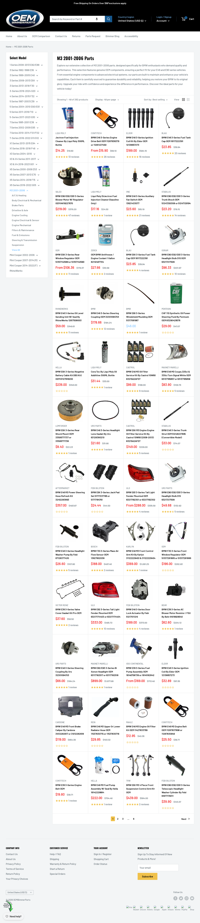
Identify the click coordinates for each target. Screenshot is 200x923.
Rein (93, 722)
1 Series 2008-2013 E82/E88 (25, 64)
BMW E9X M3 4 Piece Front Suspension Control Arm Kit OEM (140, 789)
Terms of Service (15, 868)
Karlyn (130, 546)
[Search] (108, 19)
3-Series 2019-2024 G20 (23, 90)
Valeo (58, 192)
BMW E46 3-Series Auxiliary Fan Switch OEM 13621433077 (140, 200)
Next (183, 818)
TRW (128, 780)
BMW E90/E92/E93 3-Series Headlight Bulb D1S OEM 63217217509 (176, 258)
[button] (96, 19)
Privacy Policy (13, 863)
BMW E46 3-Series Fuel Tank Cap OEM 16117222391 (176, 139)
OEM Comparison (41, 36)
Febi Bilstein (97, 488)
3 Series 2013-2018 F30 (22, 85)
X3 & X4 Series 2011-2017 (23, 158)
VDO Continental (134, 663)
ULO (128, 488)
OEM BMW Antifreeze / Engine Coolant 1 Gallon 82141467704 (103, 258)
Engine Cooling (20, 215)
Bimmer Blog (112, 36)
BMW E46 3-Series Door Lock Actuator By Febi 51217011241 (138, 613)
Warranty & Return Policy (63, 863)
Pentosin (166, 309)
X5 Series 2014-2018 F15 (23, 179)
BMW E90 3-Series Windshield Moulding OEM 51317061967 (139, 317)
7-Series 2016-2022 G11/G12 (24, 137)
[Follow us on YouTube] (192, 898)
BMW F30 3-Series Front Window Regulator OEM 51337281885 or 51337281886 (176, 554)
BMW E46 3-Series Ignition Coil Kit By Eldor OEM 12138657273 (139, 141)
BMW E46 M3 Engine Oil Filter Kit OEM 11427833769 (141, 728)
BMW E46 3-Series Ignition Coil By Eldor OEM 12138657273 (175, 672)
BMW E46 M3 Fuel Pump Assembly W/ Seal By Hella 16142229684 (104, 789)
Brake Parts (18, 205)
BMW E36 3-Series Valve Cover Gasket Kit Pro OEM (68, 611)
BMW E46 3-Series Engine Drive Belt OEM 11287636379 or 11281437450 (105, 141)
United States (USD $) (17, 892)
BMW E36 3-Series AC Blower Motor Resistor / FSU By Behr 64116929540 (176, 613)
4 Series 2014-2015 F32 (22, 96)
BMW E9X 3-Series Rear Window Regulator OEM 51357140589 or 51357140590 (69, 258)
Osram (165, 250)
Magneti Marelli (170, 367)
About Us (22, 36)
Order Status (100, 863)
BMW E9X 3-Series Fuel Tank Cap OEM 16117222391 (140, 256)
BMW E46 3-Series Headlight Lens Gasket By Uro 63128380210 (105, 434)
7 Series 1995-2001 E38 (22, 122)
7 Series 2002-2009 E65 (23, 127)
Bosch (94, 546)
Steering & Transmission (24, 240)
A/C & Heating (19, 195)
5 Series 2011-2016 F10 (22, 111)
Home (9, 36)
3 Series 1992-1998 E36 (22, 70)
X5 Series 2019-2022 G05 (23, 185)
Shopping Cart (101, 859)
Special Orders (57, 873)
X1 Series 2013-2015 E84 (23, 143)
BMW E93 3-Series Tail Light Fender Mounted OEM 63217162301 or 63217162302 (140, 496)
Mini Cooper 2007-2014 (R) (24, 260)
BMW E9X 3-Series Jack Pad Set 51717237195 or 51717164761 (105, 496)
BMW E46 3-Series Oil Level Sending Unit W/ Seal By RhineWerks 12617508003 (69, 317)
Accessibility (131, 36)
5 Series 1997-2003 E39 (22, 101)
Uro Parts (96, 426)
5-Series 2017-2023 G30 (23, 117)
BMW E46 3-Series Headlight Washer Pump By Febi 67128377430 (69, 554)
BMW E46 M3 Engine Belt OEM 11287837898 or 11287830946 (174, 730)
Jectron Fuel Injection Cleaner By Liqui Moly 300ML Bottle (70, 141)
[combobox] (77, 19)
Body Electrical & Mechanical (26, 200)
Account (162, 20)
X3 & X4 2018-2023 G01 (22, 164)
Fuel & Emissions (21, 235)
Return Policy (13, 873)
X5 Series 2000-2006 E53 (23, 169)
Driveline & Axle (20, 210)
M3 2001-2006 (17, 190)
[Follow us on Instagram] (186, 898)
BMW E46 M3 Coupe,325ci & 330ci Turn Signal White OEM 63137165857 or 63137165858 (176, 375)
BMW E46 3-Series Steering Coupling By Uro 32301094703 (69, 672)
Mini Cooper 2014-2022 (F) (24, 265)
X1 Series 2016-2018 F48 (23, 148)
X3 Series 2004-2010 (21, 153)
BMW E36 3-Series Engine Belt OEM (68, 787)
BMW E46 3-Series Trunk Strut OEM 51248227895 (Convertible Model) (174, 434)
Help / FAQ (55, 854)
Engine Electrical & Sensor (25, 220)
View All (16, 249)
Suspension (18, 244)
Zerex (94, 250)
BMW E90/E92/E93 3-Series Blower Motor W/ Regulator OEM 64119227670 (69, 200)
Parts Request (93, 36)
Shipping (54, 859)
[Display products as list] (188, 99)
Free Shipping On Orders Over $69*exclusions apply (100, 3)
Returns (76, 36)
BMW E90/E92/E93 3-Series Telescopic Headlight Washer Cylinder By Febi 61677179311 (176, 790)
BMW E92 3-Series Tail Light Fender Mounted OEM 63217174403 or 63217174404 (105, 613)
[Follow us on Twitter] (181, 898)
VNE (128, 192)
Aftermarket (62, 488)
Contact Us (61, 36)
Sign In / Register (103, 854)
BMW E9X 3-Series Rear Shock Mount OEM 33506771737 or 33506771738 (67, 435)
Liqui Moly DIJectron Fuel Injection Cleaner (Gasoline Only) (105, 200)
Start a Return (57, 868)
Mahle (129, 722)
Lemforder (61, 426)
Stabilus (166, 192)
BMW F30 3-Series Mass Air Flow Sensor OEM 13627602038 (105, 554)
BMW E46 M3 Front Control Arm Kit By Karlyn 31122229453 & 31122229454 (140, 554)
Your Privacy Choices (17, 878)
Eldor (129, 133)
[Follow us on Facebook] (175, 898)
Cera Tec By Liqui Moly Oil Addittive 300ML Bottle (104, 373)
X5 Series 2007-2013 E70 (23, 174)
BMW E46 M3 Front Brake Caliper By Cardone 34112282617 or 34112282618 (69, 730)
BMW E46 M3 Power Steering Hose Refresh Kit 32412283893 (70, 496)
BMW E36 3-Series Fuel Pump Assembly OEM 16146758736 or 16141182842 (140, 672)
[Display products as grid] (183, 99)
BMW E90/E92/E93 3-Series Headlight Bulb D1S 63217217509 (176, 496)
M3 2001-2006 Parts (23, 46)
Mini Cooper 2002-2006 (22, 254)
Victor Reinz (61, 605)
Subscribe (147, 876)
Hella (58, 367)
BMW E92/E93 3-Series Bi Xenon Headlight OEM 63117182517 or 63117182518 (104, 672)
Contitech (96, 133)
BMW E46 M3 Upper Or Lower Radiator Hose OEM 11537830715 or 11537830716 (105, 730)
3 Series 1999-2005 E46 (22, 75)
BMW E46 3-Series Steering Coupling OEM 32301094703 (105, 315)
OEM (57, 250)
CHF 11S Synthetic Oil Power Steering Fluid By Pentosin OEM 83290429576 (176, 317)
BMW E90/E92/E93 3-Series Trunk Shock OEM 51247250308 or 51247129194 (176, 200)
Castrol (130, 367)
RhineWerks (16, 270)
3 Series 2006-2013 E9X (22, 80)
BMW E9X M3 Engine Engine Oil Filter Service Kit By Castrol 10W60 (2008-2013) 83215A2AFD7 (140, 435)
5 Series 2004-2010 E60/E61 (25, 106)
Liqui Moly (60, 133)
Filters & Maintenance (23, 230)
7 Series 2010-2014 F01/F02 (25, 132)
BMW (93, 309)
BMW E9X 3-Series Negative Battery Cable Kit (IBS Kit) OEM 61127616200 (69, 375)
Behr (164, 605)
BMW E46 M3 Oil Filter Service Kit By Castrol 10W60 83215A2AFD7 (141, 375)
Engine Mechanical (21, 225)
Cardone (60, 722)
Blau (164, 133)
